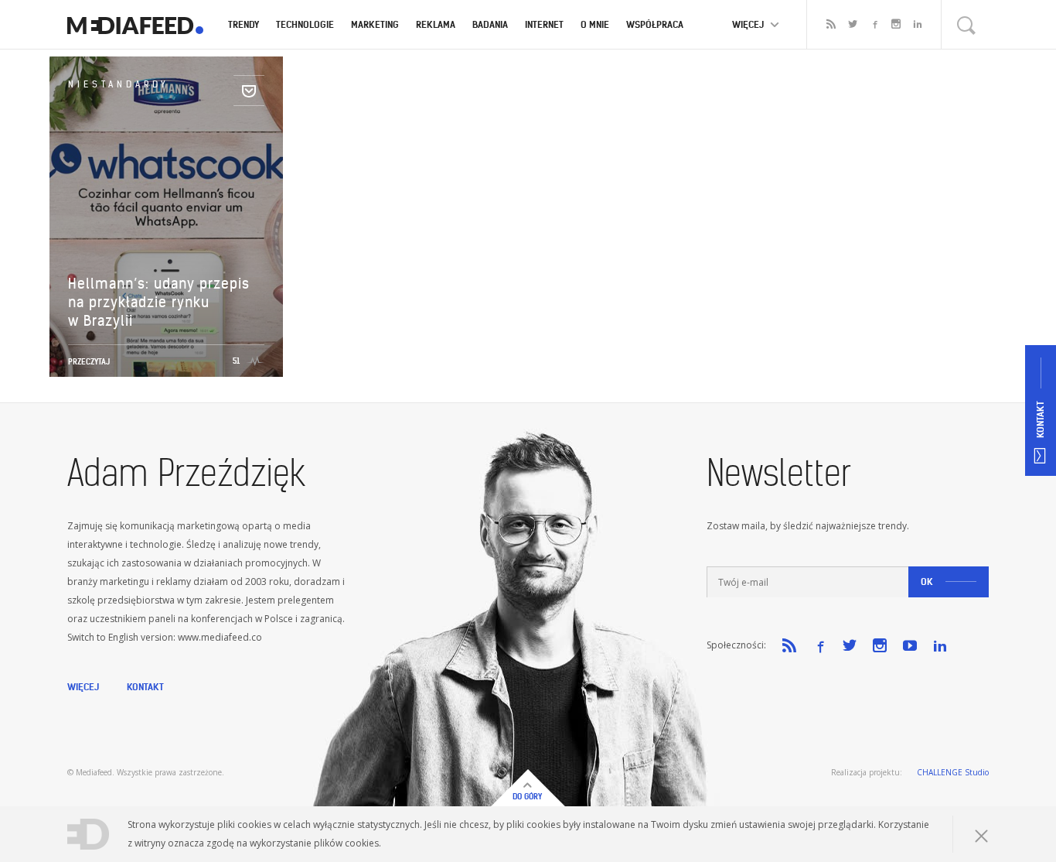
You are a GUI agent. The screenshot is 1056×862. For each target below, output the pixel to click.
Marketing (375, 24)
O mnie (595, 24)
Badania (490, 24)
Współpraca (654, 24)
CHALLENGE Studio (953, 772)
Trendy (243, 24)
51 (236, 361)
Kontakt (145, 687)
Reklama (435, 24)
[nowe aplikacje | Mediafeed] (135, 25)
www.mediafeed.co (220, 637)
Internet (544, 24)
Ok (927, 581)
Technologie (305, 24)
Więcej (83, 687)
